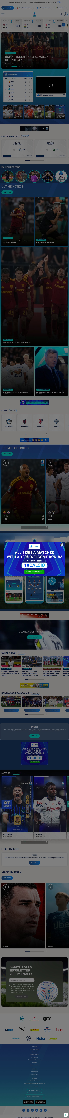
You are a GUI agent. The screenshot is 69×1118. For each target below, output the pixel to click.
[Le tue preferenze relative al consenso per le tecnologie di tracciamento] (66, 1115)
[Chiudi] (61, 544)
